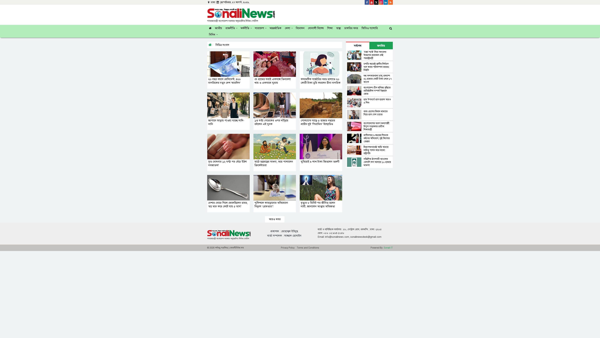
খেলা (287, 28)
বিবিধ (212, 34)
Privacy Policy (288, 247)
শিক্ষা (330, 28)
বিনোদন (300, 28)
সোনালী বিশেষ (316, 28)
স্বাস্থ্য (338, 28)
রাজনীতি (230, 28)
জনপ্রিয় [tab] (381, 45)
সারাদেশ (259, 28)
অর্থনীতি (244, 28)
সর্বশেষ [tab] (357, 45)
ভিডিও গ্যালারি (370, 28)
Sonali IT (388, 247)
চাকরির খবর (351, 28)
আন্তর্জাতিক (275, 28)
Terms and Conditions (308, 247)
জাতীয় (218, 28)
